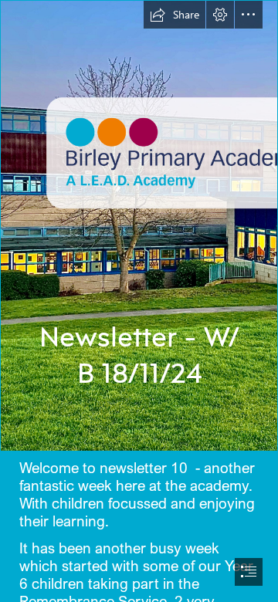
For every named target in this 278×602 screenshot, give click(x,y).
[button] (174, 15)
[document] (139, 301)
